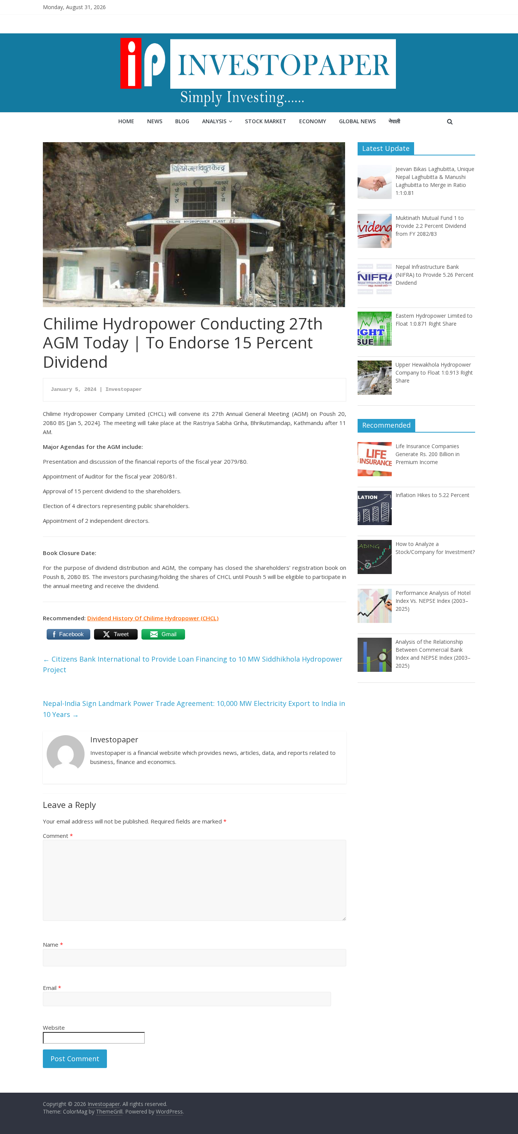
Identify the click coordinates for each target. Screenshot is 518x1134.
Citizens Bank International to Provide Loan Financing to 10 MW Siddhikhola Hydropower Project (192, 664)
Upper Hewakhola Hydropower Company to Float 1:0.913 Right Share (434, 372)
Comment (58, 835)
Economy (312, 121)
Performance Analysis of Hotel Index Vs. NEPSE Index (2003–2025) (433, 600)
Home (126, 121)
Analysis (214, 121)
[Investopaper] (259, 38)
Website (54, 1027)
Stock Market (265, 121)
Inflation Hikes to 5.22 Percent (432, 495)
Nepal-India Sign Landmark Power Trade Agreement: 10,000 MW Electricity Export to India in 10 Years (194, 709)
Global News (357, 121)
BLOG (182, 121)
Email (52, 987)
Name (53, 944)
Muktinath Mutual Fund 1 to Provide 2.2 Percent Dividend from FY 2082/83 (431, 225)
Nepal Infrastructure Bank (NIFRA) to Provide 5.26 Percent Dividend (435, 274)
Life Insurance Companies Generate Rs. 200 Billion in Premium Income (428, 454)
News (154, 121)
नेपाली (394, 121)
